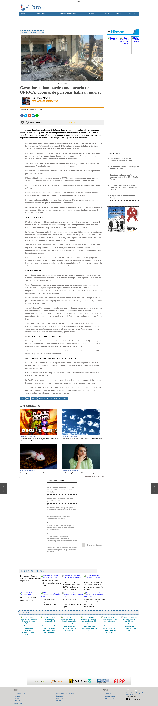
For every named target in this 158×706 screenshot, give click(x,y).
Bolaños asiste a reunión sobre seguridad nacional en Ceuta (51, 582)
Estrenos (17, 701)
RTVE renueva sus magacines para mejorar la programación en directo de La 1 (51, 603)
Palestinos (42, 398)
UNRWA (34, 398)
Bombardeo (57, 398)
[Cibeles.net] (78, 681)
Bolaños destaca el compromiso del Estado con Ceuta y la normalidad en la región (73, 603)
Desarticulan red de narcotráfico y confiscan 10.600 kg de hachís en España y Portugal (71, 586)
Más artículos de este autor (45, 100)
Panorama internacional (67, 14)
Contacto (107, 693)
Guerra (65, 398)
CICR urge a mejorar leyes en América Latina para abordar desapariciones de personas (93, 586)
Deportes (132, 14)
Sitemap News (109, 699)
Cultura (118, 14)
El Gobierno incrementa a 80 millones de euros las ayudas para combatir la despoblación (94, 603)
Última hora (18, 703)
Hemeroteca (108, 695)
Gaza (22, 398)
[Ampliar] (62, 80)
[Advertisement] (79, 20)
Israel (28, 398)
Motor (58, 701)
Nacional (91, 14)
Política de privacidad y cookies (135, 693)
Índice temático (110, 697)
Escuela (49, 398)
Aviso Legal (129, 694)
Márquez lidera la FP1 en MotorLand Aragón (29, 598)
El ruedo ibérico (39, 14)
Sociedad (106, 14)
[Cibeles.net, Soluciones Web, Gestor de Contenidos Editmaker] (135, 699)
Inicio (23, 14)
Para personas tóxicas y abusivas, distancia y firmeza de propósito (30, 578)
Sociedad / (25, 32)
